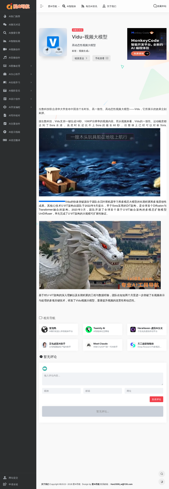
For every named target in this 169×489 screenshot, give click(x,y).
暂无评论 (50, 357)
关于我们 (45, 484)
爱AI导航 (52, 6)
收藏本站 (161, 6)
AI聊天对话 (78, 30)
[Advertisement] (103, 87)
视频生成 (83, 50)
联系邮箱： (101, 484)
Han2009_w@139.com (122, 484)
